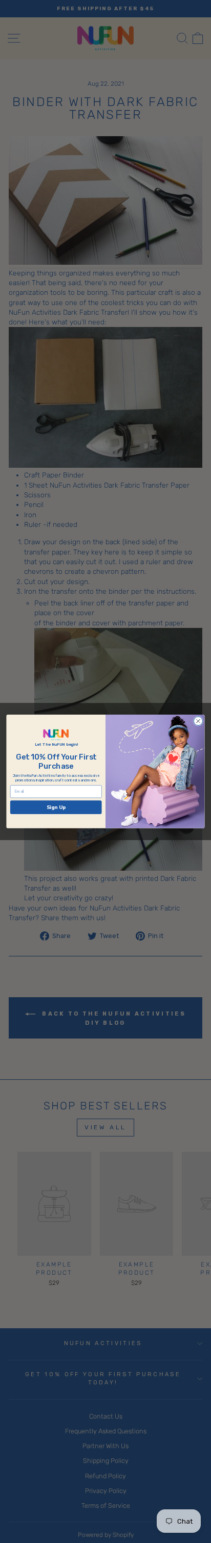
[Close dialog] (198, 721)
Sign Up (56, 807)
